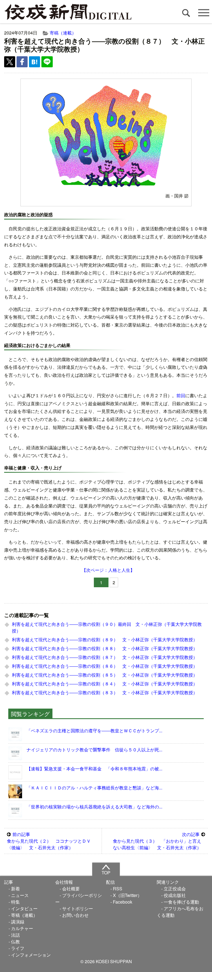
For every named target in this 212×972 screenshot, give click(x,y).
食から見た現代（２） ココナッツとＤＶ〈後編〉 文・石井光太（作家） (49, 841)
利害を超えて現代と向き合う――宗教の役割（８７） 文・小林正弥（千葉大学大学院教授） (104, 657)
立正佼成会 (175, 888)
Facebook (122, 902)
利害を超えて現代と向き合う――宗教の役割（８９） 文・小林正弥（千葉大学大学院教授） (104, 639)
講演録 (17, 921)
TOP (106, 872)
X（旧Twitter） (127, 895)
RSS (117, 888)
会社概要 (71, 888)
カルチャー (22, 928)
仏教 (15, 941)
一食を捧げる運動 (181, 902)
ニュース (20, 895)
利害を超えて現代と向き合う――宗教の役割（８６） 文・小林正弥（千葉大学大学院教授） (104, 666)
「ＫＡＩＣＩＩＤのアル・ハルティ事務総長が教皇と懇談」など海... (94, 787)
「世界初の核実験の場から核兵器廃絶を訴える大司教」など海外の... (94, 806)
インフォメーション (31, 955)
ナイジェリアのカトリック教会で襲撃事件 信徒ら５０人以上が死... (94, 749)
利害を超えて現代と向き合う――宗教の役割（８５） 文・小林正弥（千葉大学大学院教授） (104, 675)
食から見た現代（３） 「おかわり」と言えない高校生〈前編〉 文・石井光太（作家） (157, 841)
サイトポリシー (77, 908)
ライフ (17, 948)
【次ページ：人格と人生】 (108, 570)
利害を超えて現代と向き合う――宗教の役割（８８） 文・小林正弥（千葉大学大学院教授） (104, 648)
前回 (180, 395)
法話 (15, 935)
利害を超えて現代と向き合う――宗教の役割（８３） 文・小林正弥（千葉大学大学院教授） (104, 692)
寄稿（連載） (63, 33)
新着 (15, 888)
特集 (15, 902)
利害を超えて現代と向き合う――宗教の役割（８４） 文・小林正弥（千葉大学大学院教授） (104, 683)
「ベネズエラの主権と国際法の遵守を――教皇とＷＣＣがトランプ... (94, 730)
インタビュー (24, 908)
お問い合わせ (75, 915)
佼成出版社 (175, 895)
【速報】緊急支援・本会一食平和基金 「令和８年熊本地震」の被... (94, 768)
